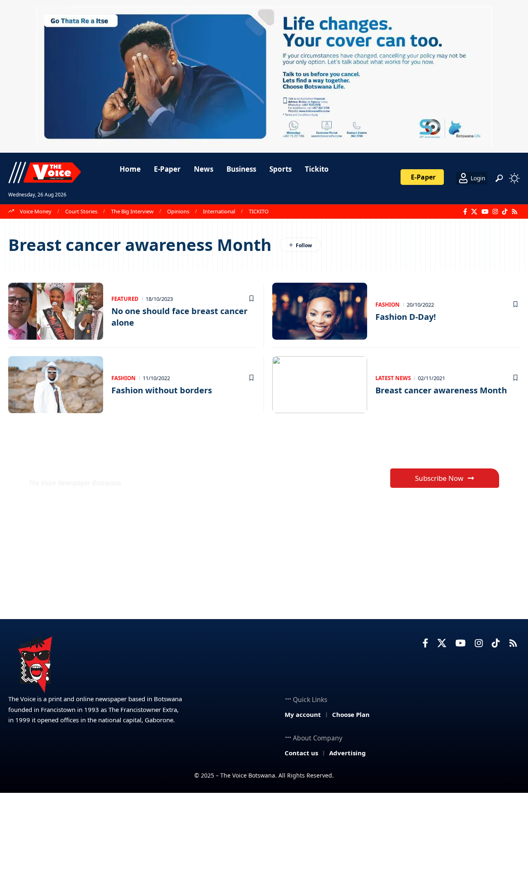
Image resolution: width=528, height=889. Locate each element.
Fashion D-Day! (405, 316)
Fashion (387, 304)
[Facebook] (465, 212)
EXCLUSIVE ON (90, 463)
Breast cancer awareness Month (441, 390)
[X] (474, 212)
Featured (125, 299)
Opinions (178, 211)
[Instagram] (495, 212)
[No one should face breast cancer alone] (55, 311)
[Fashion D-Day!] (319, 311)
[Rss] (514, 212)
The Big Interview (132, 211)
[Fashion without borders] (55, 384)
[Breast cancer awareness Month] (319, 384)
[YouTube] (484, 212)
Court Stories (81, 211)
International (219, 211)
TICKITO (259, 211)
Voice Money (36, 211)
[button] (499, 178)
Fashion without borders (161, 390)
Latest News (393, 378)
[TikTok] (504, 212)
